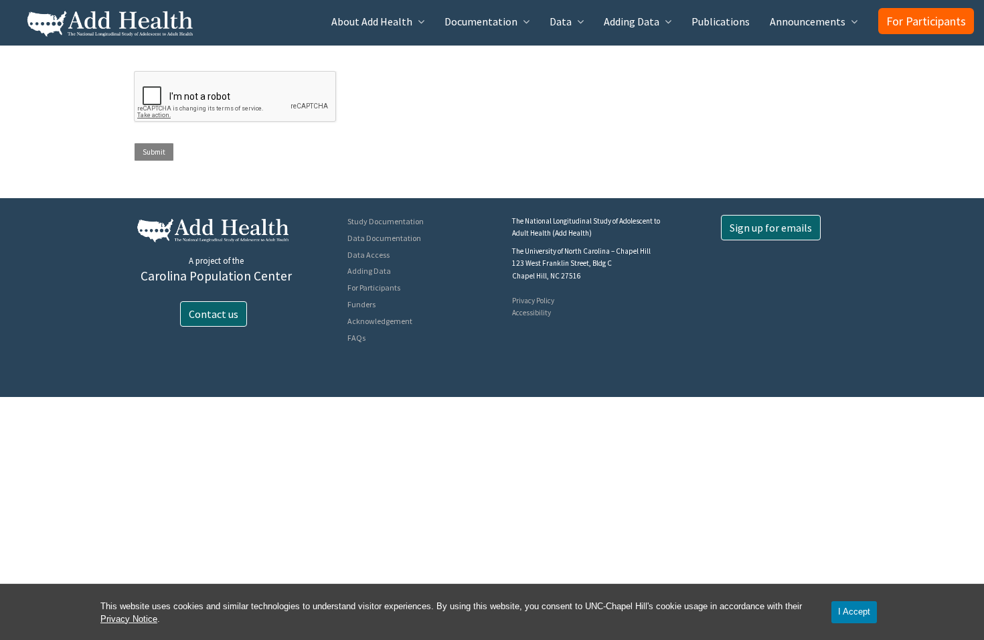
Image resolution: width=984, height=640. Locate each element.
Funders (361, 304)
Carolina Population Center (216, 276)
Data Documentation (384, 238)
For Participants (926, 21)
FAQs (356, 338)
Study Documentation (385, 221)
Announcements (807, 21)
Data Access (368, 255)
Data (561, 21)
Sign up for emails (771, 227)
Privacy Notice (128, 619)
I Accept (854, 612)
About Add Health (371, 21)
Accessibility (531, 312)
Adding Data (631, 21)
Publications (720, 21)
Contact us (213, 314)
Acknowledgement (379, 321)
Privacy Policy (533, 300)
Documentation (480, 21)
